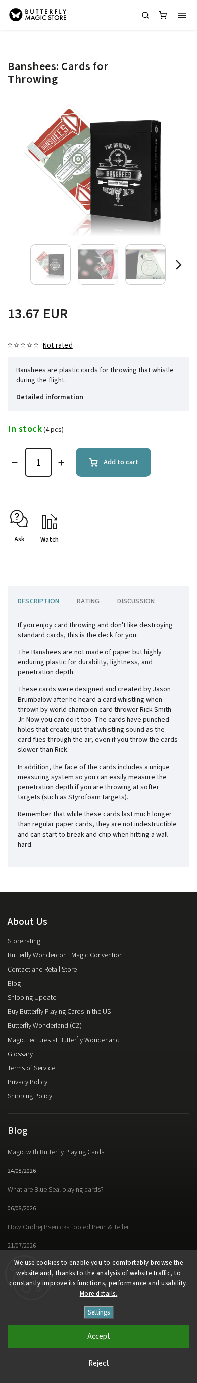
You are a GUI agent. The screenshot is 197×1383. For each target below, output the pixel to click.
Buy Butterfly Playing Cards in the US (59, 1012)
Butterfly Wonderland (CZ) (45, 1026)
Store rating (24, 941)
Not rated (58, 345)
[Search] (145, 15)
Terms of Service (31, 1068)
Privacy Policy (27, 1082)
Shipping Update (32, 998)
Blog (14, 984)
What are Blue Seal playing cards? (56, 1190)
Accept (98, 1336)
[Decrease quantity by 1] (14, 462)
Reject (98, 1363)
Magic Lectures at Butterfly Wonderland (64, 1040)
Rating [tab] (88, 601)
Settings (99, 1312)
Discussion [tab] (136, 601)
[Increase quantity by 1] (61, 462)
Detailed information (49, 397)
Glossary (20, 1054)
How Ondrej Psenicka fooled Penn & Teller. (69, 1227)
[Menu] (182, 15)
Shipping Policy (30, 1096)
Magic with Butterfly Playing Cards (56, 1152)
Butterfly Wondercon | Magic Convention (65, 955)
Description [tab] (38, 601)
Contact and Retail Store (42, 969)
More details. (99, 1293)
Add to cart (121, 462)
